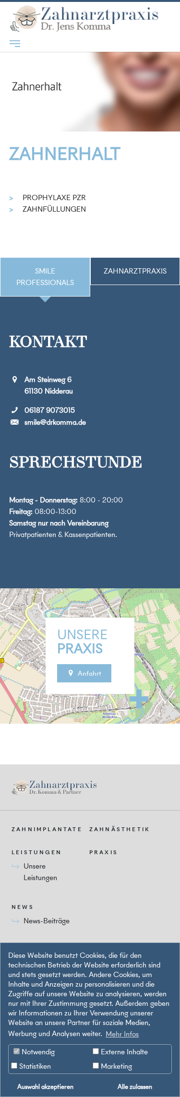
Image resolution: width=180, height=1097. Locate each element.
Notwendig (37, 1052)
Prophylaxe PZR (54, 197)
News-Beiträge (47, 921)
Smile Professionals (45, 276)
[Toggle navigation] (15, 44)
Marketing (115, 1066)
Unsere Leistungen (40, 871)
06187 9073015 (49, 410)
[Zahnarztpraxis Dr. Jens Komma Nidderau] (85, 19)
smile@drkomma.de (55, 422)
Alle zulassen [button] (135, 1086)
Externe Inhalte (123, 1052)
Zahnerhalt (64, 154)
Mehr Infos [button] (122, 1034)
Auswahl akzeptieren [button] (45, 1086)
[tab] (45, 277)
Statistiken (34, 1066)
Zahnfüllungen (54, 209)
